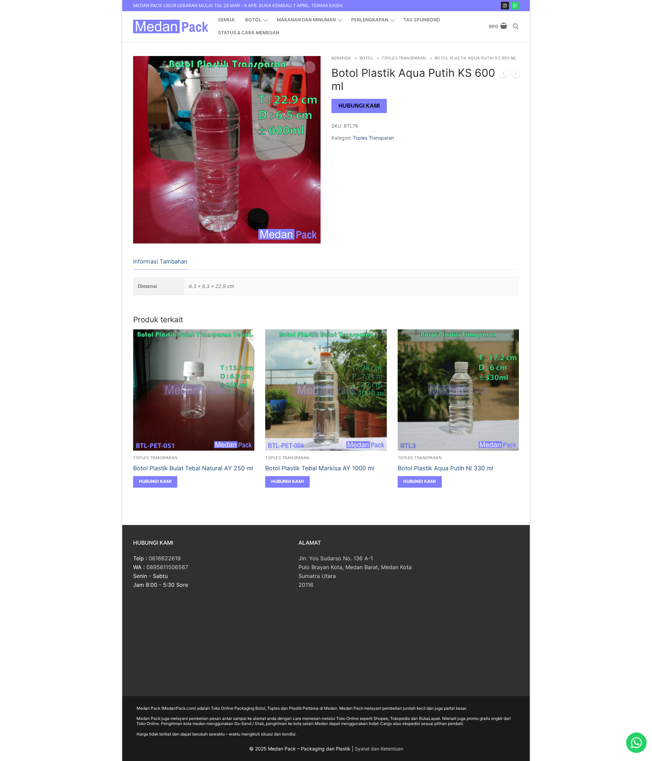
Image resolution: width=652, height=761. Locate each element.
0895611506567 (167, 567)
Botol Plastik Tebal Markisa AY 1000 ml (319, 468)
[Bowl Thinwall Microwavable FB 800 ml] (515, 74)
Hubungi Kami (359, 106)
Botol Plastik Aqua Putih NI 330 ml (445, 468)
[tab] (160, 262)
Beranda (341, 58)
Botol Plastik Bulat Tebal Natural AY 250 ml (193, 468)
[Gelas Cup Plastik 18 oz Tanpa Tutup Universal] (504, 74)
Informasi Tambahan (160, 261)
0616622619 (165, 558)
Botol (367, 58)
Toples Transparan (404, 58)
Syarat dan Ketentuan (379, 748)
